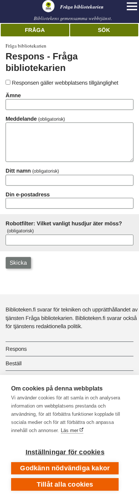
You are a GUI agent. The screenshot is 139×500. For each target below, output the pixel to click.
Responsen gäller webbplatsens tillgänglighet (65, 82)
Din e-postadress (28, 194)
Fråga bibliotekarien (26, 45)
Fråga (35, 30)
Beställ (13, 363)
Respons (16, 349)
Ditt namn (18, 170)
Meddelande (21, 118)
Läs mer (69, 430)
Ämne (13, 95)
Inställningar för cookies (65, 452)
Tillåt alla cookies (65, 484)
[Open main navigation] (132, 6)
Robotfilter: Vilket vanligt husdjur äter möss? (64, 223)
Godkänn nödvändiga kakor (65, 468)
